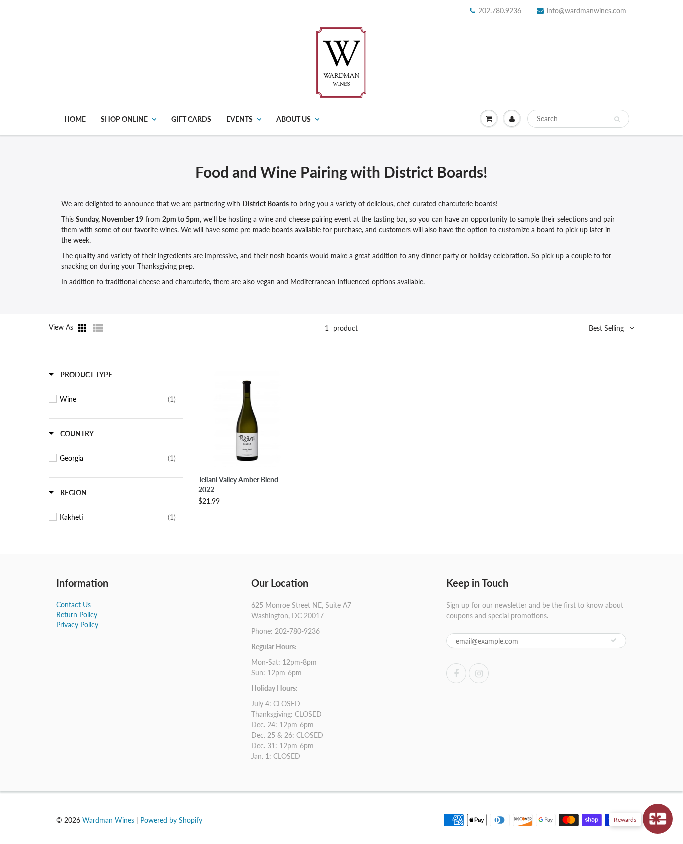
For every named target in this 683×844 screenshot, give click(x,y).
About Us (293, 119)
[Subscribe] (614, 640)
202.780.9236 (500, 10)
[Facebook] (456, 674)
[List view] (99, 328)
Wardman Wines (108, 820)
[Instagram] (479, 674)
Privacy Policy (77, 624)
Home (75, 119)
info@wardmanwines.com (586, 10)
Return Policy (77, 614)
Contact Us (73, 604)
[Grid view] (83, 328)
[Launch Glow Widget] (658, 819)
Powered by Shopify (171, 820)
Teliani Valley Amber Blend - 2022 (240, 485)
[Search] (617, 120)
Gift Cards (192, 119)
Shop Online (124, 119)
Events (239, 119)
